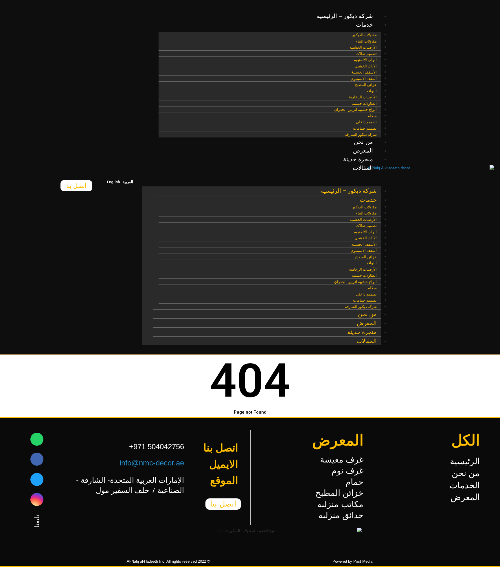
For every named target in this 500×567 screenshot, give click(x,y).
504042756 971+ (156, 446)
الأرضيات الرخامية (363, 97)
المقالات (363, 168)
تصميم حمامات (365, 128)
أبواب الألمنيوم (365, 60)
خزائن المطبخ (366, 84)
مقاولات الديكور (364, 35)
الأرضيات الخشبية (363, 47)
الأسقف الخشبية (364, 72)
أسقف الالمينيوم (364, 78)
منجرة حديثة (358, 159)
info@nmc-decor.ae (152, 462)
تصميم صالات (366, 54)
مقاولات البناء (366, 41)
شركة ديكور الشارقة (361, 134)
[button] (261, 181)
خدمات (364, 24)
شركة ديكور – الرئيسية (345, 16)
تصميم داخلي (366, 122)
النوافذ (371, 91)
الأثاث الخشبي (365, 66)
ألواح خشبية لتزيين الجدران (355, 109)
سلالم (372, 116)
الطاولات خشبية (364, 103)
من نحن (363, 142)
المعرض (363, 150)
